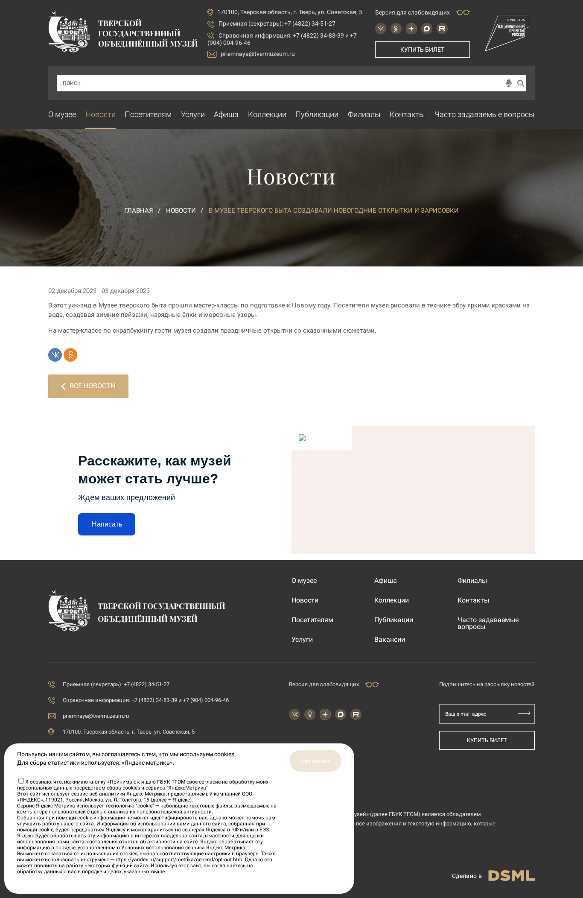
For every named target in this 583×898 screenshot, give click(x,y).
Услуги (193, 114)
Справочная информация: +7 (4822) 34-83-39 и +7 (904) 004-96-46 (146, 700)
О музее (62, 114)
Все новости (92, 386)
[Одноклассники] (70, 355)
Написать (107, 524)
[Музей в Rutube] (442, 28)
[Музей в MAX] (426, 28)
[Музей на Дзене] (411, 28)
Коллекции (267, 114)
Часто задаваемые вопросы (484, 114)
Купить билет (422, 49)
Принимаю (315, 761)
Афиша (226, 114)
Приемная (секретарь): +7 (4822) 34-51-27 (277, 23)
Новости (100, 114)
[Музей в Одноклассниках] (396, 28)
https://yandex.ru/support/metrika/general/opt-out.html (179, 860)
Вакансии (389, 639)
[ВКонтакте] (55, 355)
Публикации (316, 114)
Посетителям (148, 114)
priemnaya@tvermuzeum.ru (258, 53)
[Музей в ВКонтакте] (380, 28)
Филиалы (364, 114)
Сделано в (467, 875)
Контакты (407, 114)
